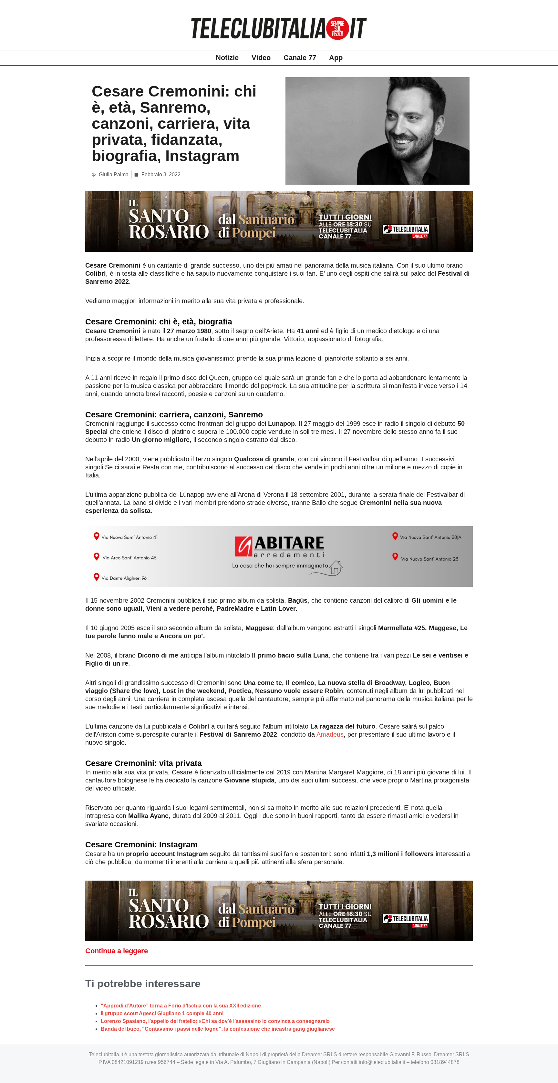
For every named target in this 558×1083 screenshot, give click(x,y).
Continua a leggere (116, 951)
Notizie (227, 58)
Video (261, 58)
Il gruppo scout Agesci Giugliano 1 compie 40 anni (162, 1013)
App (336, 58)
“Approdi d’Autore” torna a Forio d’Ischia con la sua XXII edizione (181, 1005)
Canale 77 (300, 58)
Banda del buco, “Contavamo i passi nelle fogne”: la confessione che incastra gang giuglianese (218, 1029)
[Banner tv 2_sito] (279, 221)
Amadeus (330, 734)
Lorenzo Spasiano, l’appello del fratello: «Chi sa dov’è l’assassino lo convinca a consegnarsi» (215, 1021)
